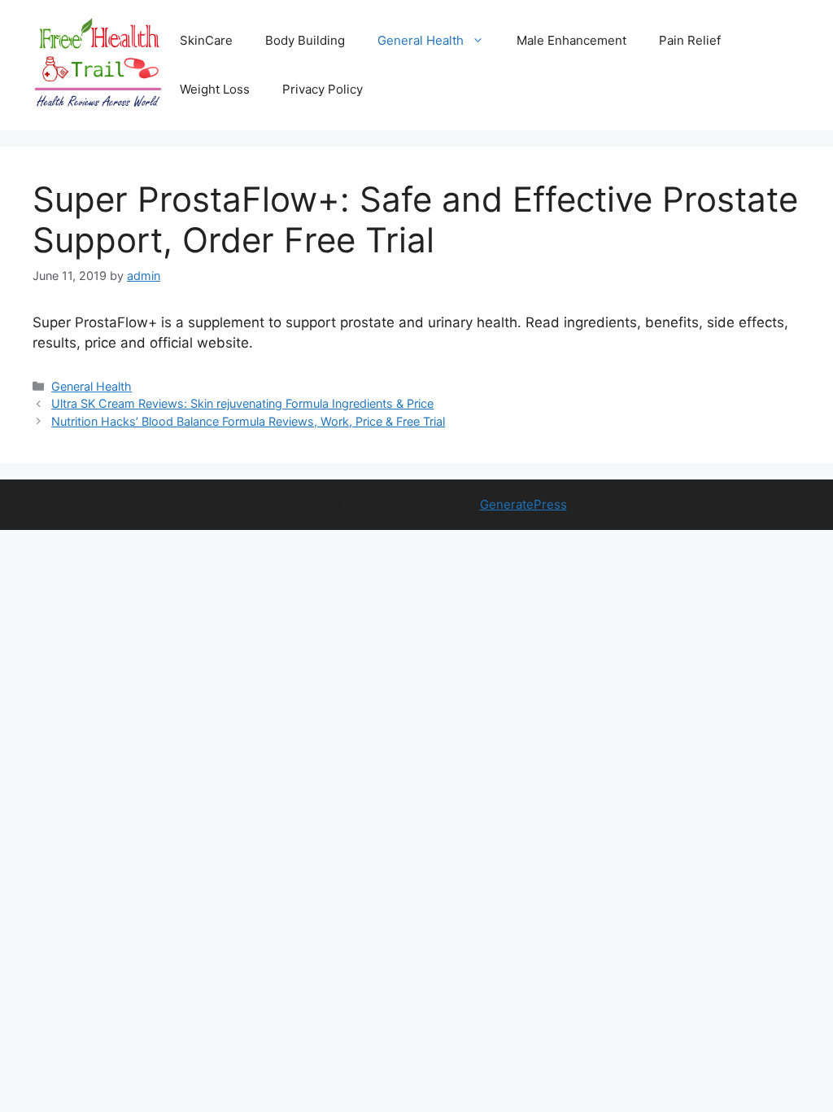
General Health (420, 40)
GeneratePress (523, 504)
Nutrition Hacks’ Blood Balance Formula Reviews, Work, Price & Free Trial (248, 421)
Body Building (305, 40)
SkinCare (206, 40)
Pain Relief (690, 40)
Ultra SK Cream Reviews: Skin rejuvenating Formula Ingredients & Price (242, 403)
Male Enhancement (571, 40)
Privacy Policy (322, 89)
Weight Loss (215, 89)
